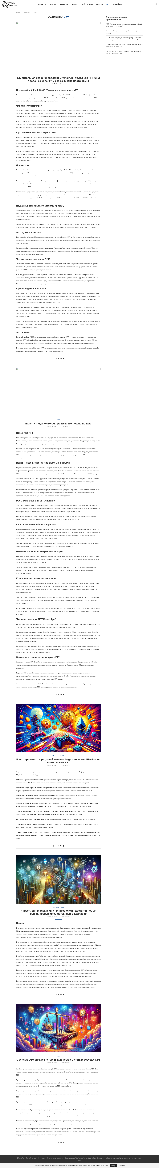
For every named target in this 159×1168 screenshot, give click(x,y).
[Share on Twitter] (58, 359)
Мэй (55, 84)
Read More (122, 1165)
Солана (74, 4)
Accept (113, 1165)
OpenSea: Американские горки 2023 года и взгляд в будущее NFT (58, 1059)
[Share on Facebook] (56, 359)
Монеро (99, 4)
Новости (42, 4)
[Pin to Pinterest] (61, 359)
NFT (107, 4)
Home (18, 12)
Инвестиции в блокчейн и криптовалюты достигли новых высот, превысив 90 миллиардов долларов (58, 912)
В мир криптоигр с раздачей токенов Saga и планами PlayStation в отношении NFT (58, 761)
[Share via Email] (63, 359)
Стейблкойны (87, 4)
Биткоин (52, 4)
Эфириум (63, 4)
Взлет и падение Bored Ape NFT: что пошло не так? (58, 423)
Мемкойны (117, 4)
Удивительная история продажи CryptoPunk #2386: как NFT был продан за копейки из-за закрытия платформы (58, 79)
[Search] (156, 4)
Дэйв (55, 426)
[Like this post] (53, 359)
